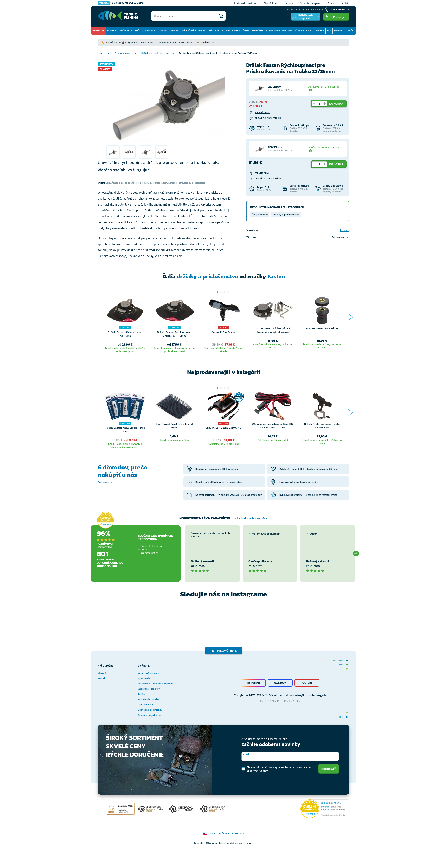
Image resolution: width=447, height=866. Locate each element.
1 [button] (217, 292)
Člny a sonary (303, 30)
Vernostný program (310, 3)
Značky (350, 30)
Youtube (306, 683)
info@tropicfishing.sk (310, 695)
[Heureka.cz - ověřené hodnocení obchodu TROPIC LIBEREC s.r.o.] (324, 808)
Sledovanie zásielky (149, 689)
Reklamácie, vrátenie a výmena (155, 683)
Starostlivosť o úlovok (279, 30)
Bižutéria (214, 30)
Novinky (111, 30)
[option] (113, 152)
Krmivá (174, 30)
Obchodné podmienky (150, 710)
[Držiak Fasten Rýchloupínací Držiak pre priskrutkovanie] (273, 311)
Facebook (280, 683)
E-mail (246, 754)
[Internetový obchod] (118, 16)
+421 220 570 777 (261, 695)
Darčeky (319, 30)
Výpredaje (98, 30)
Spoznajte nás (106, 482)
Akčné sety (125, 30)
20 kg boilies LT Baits (135, 42)
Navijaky (150, 30)
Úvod (100, 53)
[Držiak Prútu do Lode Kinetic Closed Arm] (322, 407)
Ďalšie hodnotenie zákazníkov (251, 518)
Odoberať (328, 769)
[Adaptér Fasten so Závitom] (322, 311)
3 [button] (224, 292)
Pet (329, 30)
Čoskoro (338, 30)
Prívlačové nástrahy (194, 30)
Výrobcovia (144, 678)
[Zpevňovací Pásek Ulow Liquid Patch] (174, 407)
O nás (331, 3)
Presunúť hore (227, 651)
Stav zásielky (270, 3)
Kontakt (345, 3)
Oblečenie (257, 30)
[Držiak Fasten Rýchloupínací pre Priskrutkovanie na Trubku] (113, 152)
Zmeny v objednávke (149, 715)
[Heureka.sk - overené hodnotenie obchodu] (105, 520)
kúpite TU (208, 42)
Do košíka (336, 103)
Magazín (288, 3)
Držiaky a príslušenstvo (154, 53)
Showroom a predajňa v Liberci (121, 3)
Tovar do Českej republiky (227, 833)
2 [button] (221, 292)
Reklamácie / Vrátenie (245, 3)
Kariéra (141, 694)
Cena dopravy (145, 704)
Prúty (138, 30)
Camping (163, 30)
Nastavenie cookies (148, 699)
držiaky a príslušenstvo (208, 276)
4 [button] (228, 292)
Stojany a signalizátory (235, 30)
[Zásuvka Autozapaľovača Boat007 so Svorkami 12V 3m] (273, 407)
